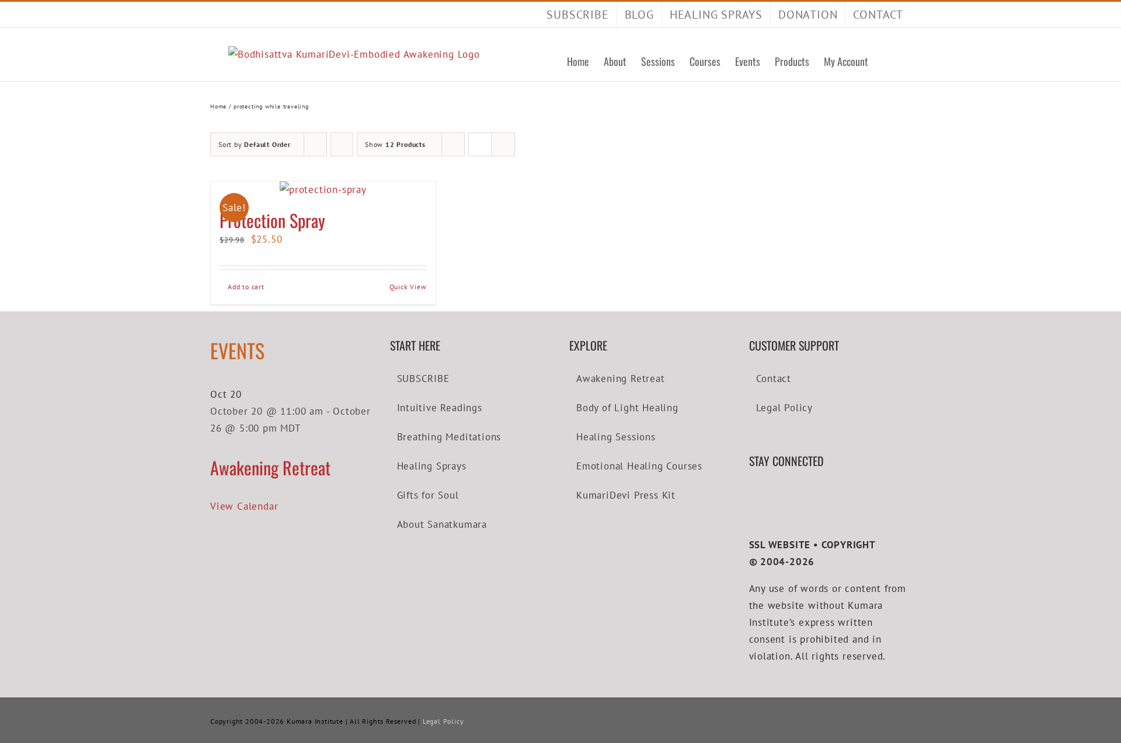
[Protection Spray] (323, 189)
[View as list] (503, 144)
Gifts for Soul (428, 495)
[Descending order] (341, 144)
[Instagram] (787, 494)
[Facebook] (753, 494)
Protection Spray (272, 220)
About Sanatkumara (442, 524)
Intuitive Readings (439, 407)
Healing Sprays (431, 466)
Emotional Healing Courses (639, 466)
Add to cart (246, 286)
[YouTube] (770, 494)
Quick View (408, 286)
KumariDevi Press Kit (626, 495)
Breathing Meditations (449, 436)
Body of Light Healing (627, 407)
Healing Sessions (616, 436)
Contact (774, 378)
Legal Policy (784, 407)
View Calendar (244, 506)
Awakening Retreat (270, 467)
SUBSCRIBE (423, 378)
